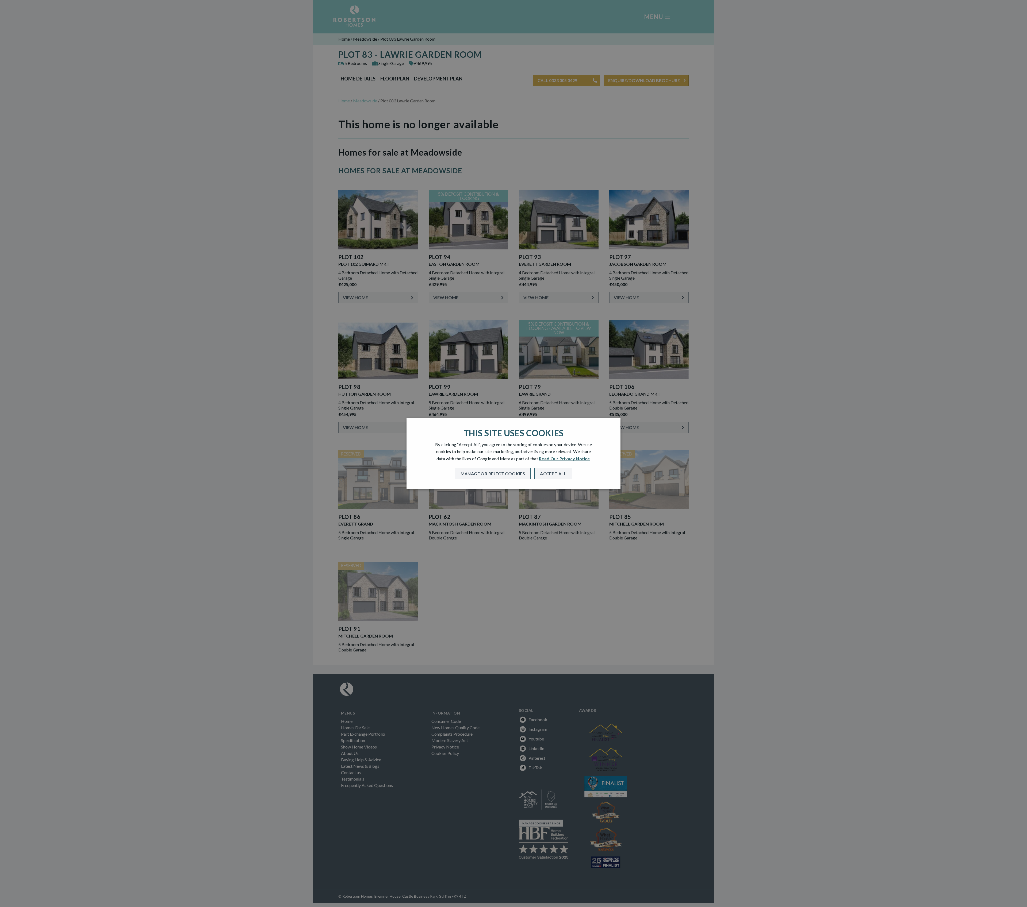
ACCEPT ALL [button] (553, 473)
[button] (493, 473)
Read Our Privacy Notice (564, 458)
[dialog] (513, 453)
